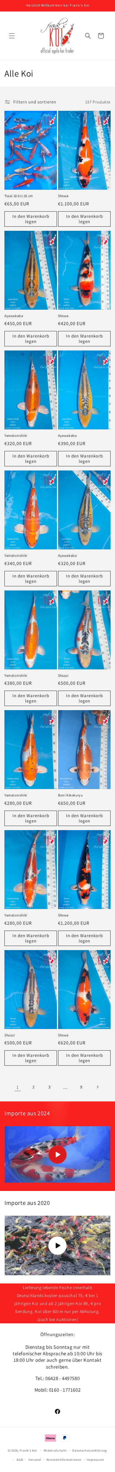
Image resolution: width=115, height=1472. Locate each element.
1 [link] (18, 1087)
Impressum (95, 1460)
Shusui (63, 675)
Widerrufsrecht (55, 1450)
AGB (20, 1460)
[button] (11, 35)
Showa (63, 196)
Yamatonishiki (15, 435)
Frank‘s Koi (28, 1450)
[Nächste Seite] (97, 1086)
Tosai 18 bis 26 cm (18, 196)
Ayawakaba (13, 316)
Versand (34, 1460)
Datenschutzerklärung (89, 1450)
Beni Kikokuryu (70, 795)
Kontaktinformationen (64, 1460)
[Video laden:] (57, 1154)
